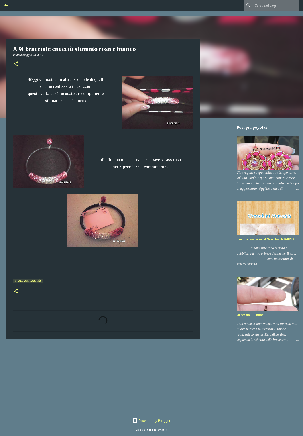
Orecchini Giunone (250, 315)
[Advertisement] (103, 376)
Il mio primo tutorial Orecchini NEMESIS (265, 239)
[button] (15, 64)
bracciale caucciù (28, 280)
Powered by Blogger (154, 421)
